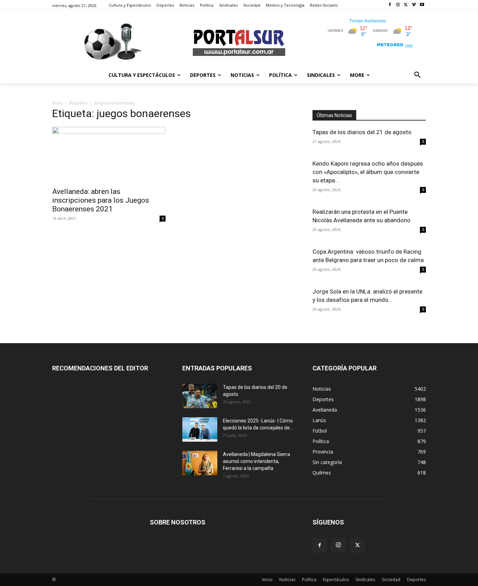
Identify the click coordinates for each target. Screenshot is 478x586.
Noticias (287, 580)
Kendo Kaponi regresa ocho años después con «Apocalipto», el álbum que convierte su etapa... (367, 172)
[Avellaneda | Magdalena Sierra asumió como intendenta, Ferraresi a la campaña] (199, 463)
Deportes (416, 580)
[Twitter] (406, 5)
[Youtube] (422, 5)
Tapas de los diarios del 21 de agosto (362, 132)
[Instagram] (398, 5)
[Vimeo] (414, 5)
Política (309, 580)
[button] (417, 75)
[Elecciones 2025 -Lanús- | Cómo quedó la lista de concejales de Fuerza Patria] (199, 429)
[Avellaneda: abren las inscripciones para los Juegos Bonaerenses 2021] (109, 155)
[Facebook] (390, 5)
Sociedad (391, 580)
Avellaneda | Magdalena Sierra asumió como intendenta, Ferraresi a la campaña (256, 461)
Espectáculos (336, 580)
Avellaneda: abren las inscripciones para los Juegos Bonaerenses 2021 (100, 200)
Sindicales (365, 580)
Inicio (57, 103)
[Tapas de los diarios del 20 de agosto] (199, 396)
